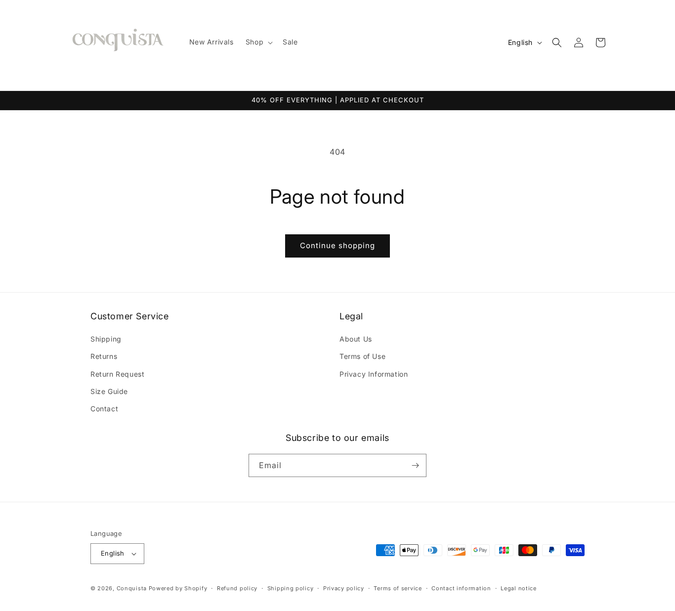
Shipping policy (290, 588)
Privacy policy (343, 588)
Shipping (106, 339)
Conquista (132, 588)
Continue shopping (337, 245)
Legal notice (518, 588)
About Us (355, 339)
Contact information (461, 588)
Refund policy (237, 588)
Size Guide (109, 391)
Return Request (117, 374)
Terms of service (398, 588)
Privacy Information (373, 374)
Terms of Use (362, 356)
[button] (258, 42)
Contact (104, 408)
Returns (103, 356)
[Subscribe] (415, 465)
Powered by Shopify (178, 588)
